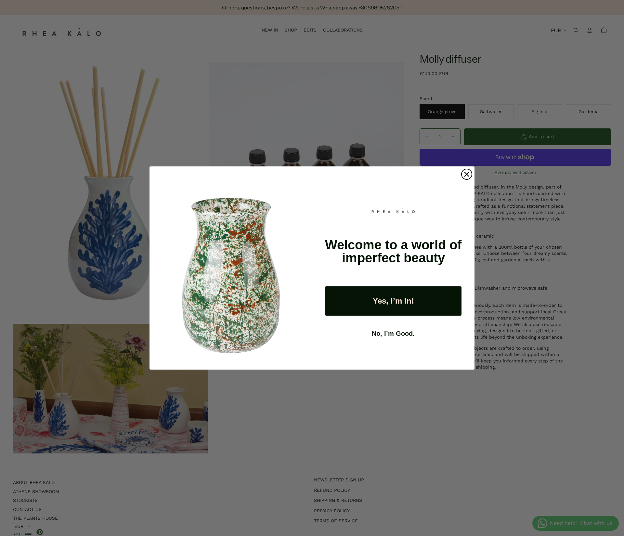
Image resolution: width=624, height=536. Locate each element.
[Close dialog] (467, 174)
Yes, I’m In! (393, 300)
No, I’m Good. (393, 333)
